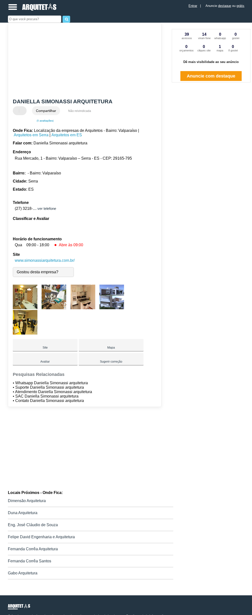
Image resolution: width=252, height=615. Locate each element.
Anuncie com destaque (211, 76)
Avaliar (45, 361)
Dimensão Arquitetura (27, 501)
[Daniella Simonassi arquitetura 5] (25, 333)
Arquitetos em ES (66, 135)
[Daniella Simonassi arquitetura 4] (111, 308)
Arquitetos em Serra (31, 135)
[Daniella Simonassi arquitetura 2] (54, 308)
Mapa (111, 347)
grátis (240, 6)
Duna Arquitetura (22, 513)
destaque (224, 6)
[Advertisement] (82, 61)
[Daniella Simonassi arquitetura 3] (83, 308)
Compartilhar (46, 111)
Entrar (193, 6)
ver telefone (46, 208)
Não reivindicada (79, 111)
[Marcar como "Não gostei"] (23, 111)
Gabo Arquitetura (22, 573)
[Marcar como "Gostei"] (17, 111)
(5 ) (45, 120)
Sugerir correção (111, 361)
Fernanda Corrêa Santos (29, 561)
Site (45, 347)
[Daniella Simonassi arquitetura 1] (25, 308)
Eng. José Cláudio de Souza (33, 525)
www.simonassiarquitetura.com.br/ (45, 260)
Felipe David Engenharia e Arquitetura (41, 537)
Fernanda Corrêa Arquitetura (33, 549)
